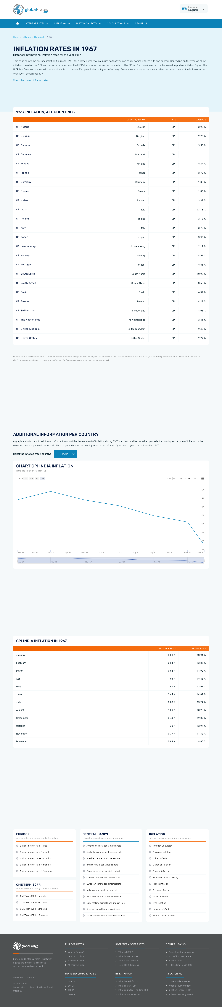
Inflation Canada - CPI (129, 994)
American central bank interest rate (104, 846)
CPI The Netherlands (28, 319)
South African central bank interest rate (106, 915)
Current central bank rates (181, 952)
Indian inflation (160, 896)
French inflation (160, 884)
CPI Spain (21, 292)
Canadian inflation (162, 865)
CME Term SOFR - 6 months (33, 909)
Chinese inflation (161, 871)
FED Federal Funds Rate (180, 965)
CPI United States (26, 338)
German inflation (161, 890)
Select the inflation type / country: (32, 454)
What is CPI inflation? (128, 981)
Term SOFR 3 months (128, 965)
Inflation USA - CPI (127, 986)
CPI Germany (23, 182)
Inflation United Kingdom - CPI (133, 990)
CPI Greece (22, 191)
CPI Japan (22, 237)
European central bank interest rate (104, 884)
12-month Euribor (76, 965)
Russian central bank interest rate (103, 909)
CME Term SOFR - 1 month (33, 896)
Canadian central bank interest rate (104, 871)
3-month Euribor (76, 960)
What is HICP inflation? (180, 986)
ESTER (71, 986)
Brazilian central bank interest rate (103, 858)
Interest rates (35, 23)
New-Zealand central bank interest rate (106, 903)
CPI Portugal (23, 264)
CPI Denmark (23, 154)
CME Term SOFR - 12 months (34, 915)
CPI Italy (21, 227)
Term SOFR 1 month (128, 960)
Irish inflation (159, 903)
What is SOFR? (125, 952)
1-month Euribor (76, 956)
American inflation (162, 852)
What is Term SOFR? (128, 956)
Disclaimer (18, 977)
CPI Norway (23, 255)
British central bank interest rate (102, 865)
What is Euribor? (76, 952)
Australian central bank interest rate (104, 852)
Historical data (87, 23)
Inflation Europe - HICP (180, 990)
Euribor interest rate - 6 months (35, 865)
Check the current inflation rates (30, 80)
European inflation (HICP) (165, 877)
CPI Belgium (23, 136)
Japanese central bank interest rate (104, 896)
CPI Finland (23, 163)
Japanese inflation (162, 909)
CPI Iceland (22, 200)
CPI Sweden (23, 301)
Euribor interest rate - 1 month (35, 852)
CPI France (22, 172)
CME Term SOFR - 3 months (33, 902)
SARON (71, 981)
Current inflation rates (179, 981)
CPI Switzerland (25, 310)
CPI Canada (23, 145)
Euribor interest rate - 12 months (36, 871)
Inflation (60, 23)
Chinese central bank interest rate (103, 877)
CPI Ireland (22, 218)
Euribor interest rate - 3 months (35, 858)
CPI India (21, 209)
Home (16, 37)
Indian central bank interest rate (102, 890)
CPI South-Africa (26, 283)
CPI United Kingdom (28, 328)
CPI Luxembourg (26, 246)
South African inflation (164, 915)
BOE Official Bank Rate (180, 956)
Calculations (116, 23)
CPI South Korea (25, 273)
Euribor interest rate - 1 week (34, 846)
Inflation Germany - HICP (181, 994)
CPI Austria (22, 126)
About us (141, 23)
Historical (39, 37)
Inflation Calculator (162, 846)
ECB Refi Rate (175, 960)
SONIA (71, 990)
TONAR (71, 994)
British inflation (160, 858)
